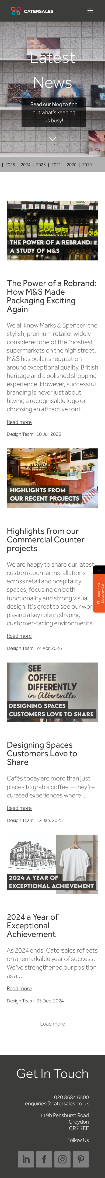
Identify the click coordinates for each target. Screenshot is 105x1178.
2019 (87, 164)
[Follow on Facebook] (44, 1159)
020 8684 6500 (71, 1097)
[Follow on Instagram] (62, 1159)
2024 (25, 164)
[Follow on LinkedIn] (26, 1159)
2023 (41, 164)
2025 (10, 164)
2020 (71, 164)
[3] (52, 140)
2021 (56, 164)
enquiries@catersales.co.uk (57, 1103)
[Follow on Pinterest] (81, 1159)
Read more (19, 422)
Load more (52, 1023)
